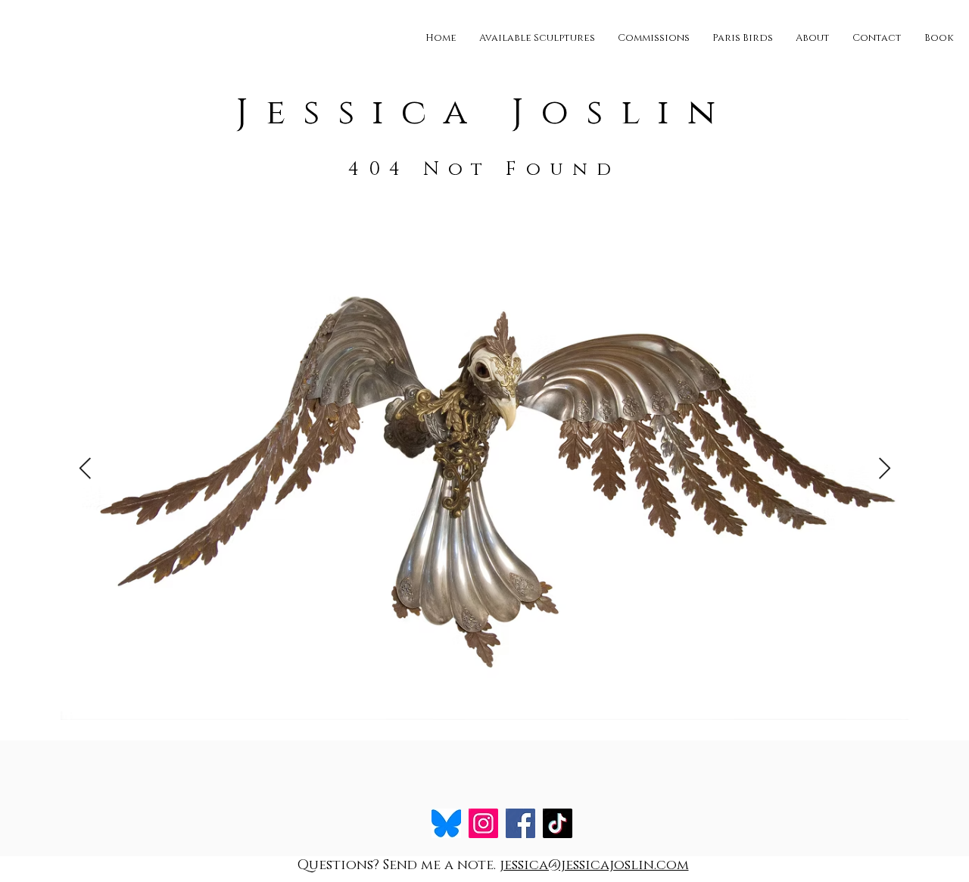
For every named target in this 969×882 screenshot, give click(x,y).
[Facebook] (520, 823)
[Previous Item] (85, 469)
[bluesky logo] (446, 823)
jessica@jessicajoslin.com (594, 865)
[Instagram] (483, 823)
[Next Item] (884, 469)
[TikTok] (557, 823)
